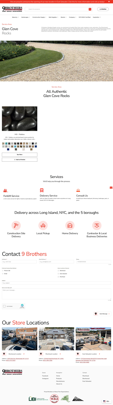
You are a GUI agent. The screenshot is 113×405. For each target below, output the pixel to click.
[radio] (3, 143)
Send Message (103, 313)
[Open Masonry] (18, 17)
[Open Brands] (66, 17)
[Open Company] (75, 17)
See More (19, 154)
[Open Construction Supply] (45, 17)
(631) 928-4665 (84, 362)
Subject (3, 280)
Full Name (4, 259)
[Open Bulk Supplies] (57, 17)
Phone (77, 259)
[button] (19, 160)
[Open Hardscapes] (29, 17)
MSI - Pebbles (20, 134)
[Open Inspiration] (100, 17)
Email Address (42, 259)
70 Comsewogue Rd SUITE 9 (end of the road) (94, 358)
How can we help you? (7, 287)
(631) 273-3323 (10, 360)
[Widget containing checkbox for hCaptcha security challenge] (13, 306)
